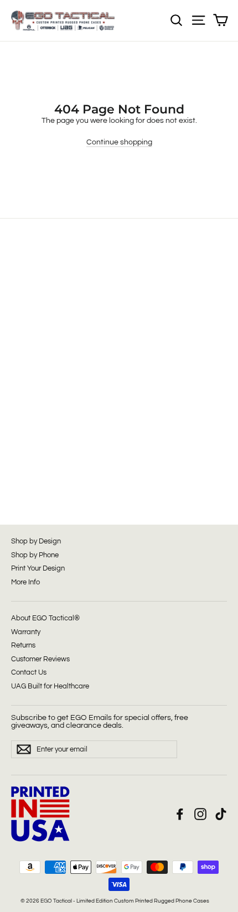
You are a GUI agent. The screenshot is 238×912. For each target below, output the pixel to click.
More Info (25, 582)
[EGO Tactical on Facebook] (180, 814)
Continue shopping (119, 142)
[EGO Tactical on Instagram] (200, 814)
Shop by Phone (35, 555)
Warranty (25, 632)
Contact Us (28, 672)
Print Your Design (38, 568)
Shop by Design (36, 541)
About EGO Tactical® (45, 618)
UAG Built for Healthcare (50, 686)
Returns (23, 645)
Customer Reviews (40, 659)
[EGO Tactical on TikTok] (221, 814)
